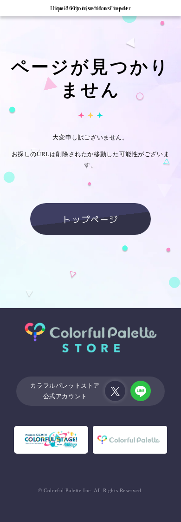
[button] (8, 8)
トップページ (90, 219)
